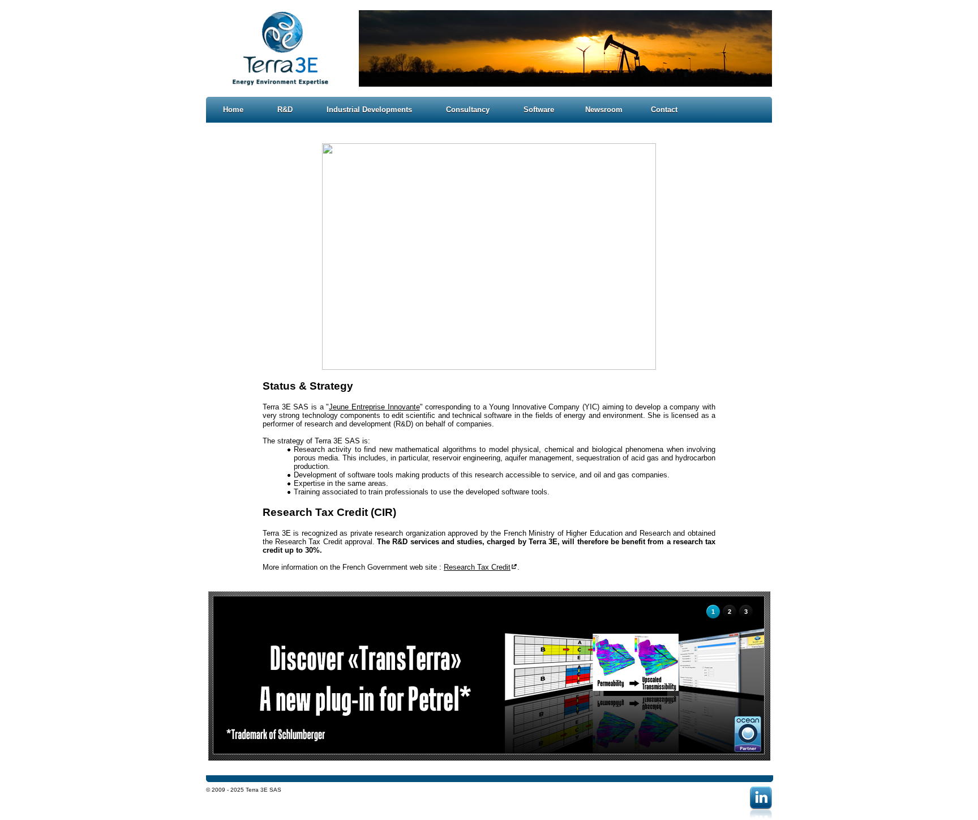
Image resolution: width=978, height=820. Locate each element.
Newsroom (604, 109)
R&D (285, 109)
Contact (664, 109)
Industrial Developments (369, 109)
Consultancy (468, 109)
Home (233, 109)
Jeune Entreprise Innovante (374, 407)
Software (539, 109)
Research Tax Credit (477, 567)
